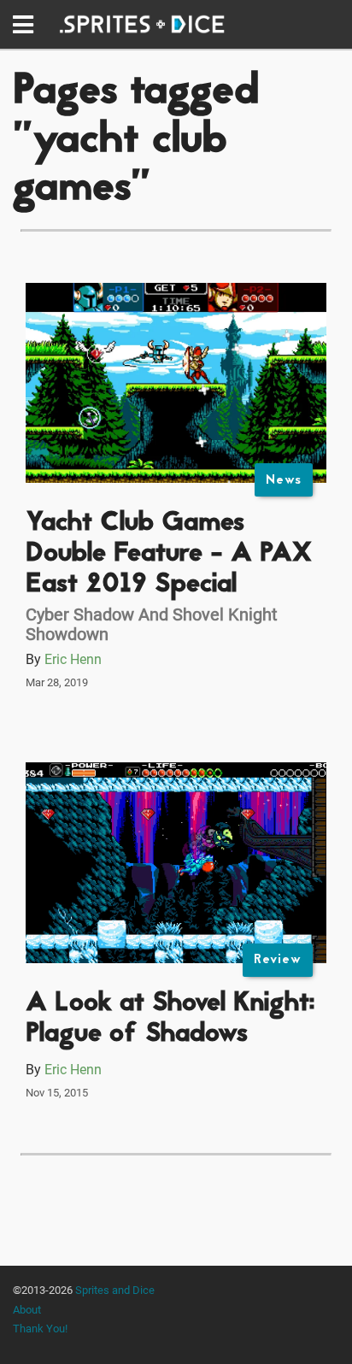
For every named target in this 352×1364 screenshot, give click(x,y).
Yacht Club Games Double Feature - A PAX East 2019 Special (169, 554)
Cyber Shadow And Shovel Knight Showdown (152, 624)
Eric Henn (73, 659)
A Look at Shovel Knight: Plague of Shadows (170, 1019)
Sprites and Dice (115, 1290)
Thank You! (40, 1328)
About (27, 1309)
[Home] (142, 24)
